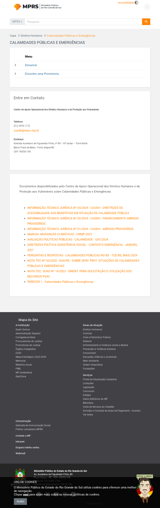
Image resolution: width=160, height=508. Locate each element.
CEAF (18, 353)
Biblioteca (88, 403)
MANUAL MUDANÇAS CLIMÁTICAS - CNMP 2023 (59, 234)
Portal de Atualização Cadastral (100, 379)
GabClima (21, 376)
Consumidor (89, 353)
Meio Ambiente (91, 360)
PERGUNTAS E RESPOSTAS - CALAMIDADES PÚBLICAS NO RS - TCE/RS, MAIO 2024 (82, 255)
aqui (26, 494)
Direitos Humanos (31, 35)
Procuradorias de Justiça (29, 341)
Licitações (88, 383)
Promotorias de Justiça (28, 345)
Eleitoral (87, 341)
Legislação (88, 387)
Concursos (88, 391)
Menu (28, 56)
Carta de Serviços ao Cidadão (98, 406)
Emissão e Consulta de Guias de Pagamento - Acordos (111, 410)
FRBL (18, 368)
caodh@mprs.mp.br (26, 130)
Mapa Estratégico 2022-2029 (31, 357)
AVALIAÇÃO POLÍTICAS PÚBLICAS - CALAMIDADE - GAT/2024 (67, 239)
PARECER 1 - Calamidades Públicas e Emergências (60, 282)
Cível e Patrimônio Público (97, 337)
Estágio (87, 395)
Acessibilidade (126, 2)
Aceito (20, 501)
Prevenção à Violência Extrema (99, 349)
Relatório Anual (24, 364)
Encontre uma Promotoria (42, 74)
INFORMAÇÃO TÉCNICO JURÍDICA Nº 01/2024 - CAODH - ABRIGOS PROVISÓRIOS (80, 229)
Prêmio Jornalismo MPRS (29, 429)
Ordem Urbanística (93, 364)
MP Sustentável (24, 372)
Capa (13, 35)
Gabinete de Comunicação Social (33, 425)
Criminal (87, 333)
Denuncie (31, 65)
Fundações (89, 368)
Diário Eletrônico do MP (95, 399)
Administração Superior (28, 333)
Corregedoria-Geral (25, 337)
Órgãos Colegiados (26, 349)
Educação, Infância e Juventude (99, 357)
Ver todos (88, 414)
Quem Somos (23, 329)
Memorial (21, 360)
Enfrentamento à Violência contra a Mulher (105, 345)
